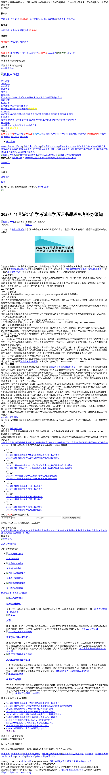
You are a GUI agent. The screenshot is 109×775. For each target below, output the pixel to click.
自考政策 (5, 106)
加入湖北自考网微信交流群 (49, 97)
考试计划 (14, 106)
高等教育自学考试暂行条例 (63, 367)
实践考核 (73, 134)
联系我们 (50, 756)
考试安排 (5, 30)
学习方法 (23, 125)
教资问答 (59, 114)
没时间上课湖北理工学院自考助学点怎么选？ (27, 725)
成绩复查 (50, 530)
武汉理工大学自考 (49, 146)
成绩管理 (33, 53)
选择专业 (61, 19)
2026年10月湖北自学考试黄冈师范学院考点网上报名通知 (33, 703)
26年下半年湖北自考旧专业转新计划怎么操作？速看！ (31, 717)
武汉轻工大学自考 (67, 146)
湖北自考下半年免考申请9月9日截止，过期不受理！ (30, 711)
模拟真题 (24, 30)
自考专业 (5, 109)
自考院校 (14, 109)
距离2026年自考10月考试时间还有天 (18, 97)
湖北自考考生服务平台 (73, 754)
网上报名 (5, 128)
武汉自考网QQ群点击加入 (79, 761)
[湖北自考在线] (8, 155)
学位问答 (32, 114)
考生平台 (71, 19)
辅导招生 (42, 19)
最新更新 (30, 756)
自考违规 (59, 530)
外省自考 (32, 125)
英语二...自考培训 (89, 629)
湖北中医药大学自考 (60, 149)
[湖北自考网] (10, 74)
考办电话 (5, 83)
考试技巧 (24, 42)
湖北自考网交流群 (58, 761)
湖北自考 (5, 754)
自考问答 (5, 111)
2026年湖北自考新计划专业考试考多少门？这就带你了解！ (34, 714)
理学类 (39, 120)
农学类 (52, 120)
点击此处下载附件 (9, 417)
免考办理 (55, 134)
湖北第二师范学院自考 (81, 149)
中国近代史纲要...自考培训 (27, 693)
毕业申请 (24, 53)
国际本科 (24, 136)
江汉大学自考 (25, 149)
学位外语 (8, 533)
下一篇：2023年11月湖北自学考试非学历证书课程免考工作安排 (78, 442)
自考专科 (71, 53)
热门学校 (10, 141)
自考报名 (5, 86)
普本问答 (23, 114)
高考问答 (50, 114)
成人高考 (52, 53)
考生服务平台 (13, 272)
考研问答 (41, 114)
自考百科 (5, 114)
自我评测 (33, 19)
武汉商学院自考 (98, 146)
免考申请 (15, 30)
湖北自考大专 (101, 754)
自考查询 (5, 89)
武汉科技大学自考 (26, 152)
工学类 (46, 120)
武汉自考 (89, 754)
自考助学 (52, 19)
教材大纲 (45, 134)
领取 (29, 224)
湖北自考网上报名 (31, 754)
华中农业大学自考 (31, 146)
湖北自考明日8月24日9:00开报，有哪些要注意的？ (30, 723)
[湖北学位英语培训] (27, 155)
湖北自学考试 (18, 229)
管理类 (59, 120)
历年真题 (5, 117)
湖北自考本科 (8, 756)
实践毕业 (23, 106)
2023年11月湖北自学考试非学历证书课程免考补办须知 (50, 157)
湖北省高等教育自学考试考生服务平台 (84, 269)
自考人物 (14, 125)
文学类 (25, 120)
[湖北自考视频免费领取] (69, 155)
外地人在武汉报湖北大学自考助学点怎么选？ (27, 728)
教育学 (66, 120)
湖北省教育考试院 (28, 361)
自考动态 (20, 756)
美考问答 (68, 114)
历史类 (32, 120)
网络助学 (33, 30)
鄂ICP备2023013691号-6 (72, 770)
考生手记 (5, 125)
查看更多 (10, 731)
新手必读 (15, 19)
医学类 (73, 120)
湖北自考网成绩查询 (51, 754)
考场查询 (5, 42)
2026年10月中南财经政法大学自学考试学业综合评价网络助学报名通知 (39, 706)
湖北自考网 (17, 157)
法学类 (18, 120)
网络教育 (61, 53)
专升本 (7, 136)
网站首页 (5, 100)
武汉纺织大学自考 (9, 149)
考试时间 (18, 134)
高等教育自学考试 (19, 269)
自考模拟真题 (20, 593)
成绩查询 (5, 53)
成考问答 (14, 114)
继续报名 (15, 53)
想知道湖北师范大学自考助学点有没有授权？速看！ (30, 709)
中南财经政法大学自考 (11, 146)
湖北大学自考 (10, 152)
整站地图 (40, 756)
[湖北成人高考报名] (47, 155)
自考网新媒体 (7, 68)
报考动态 (5, 103)
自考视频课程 (7, 593)
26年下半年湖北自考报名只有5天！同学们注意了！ (30, 720)
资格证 (4, 92)
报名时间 (24, 19)
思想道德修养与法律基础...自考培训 (72, 671)
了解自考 (5, 19)
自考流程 (5, 530)
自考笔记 (5, 122)
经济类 (11, 120)
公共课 (4, 120)
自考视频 (5, 95)
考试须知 (15, 42)
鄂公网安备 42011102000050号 (17, 772)
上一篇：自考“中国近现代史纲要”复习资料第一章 (24, 442)
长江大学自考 (83, 146)
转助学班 (42, 53)
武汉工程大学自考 (41, 149)
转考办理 (64, 134)
